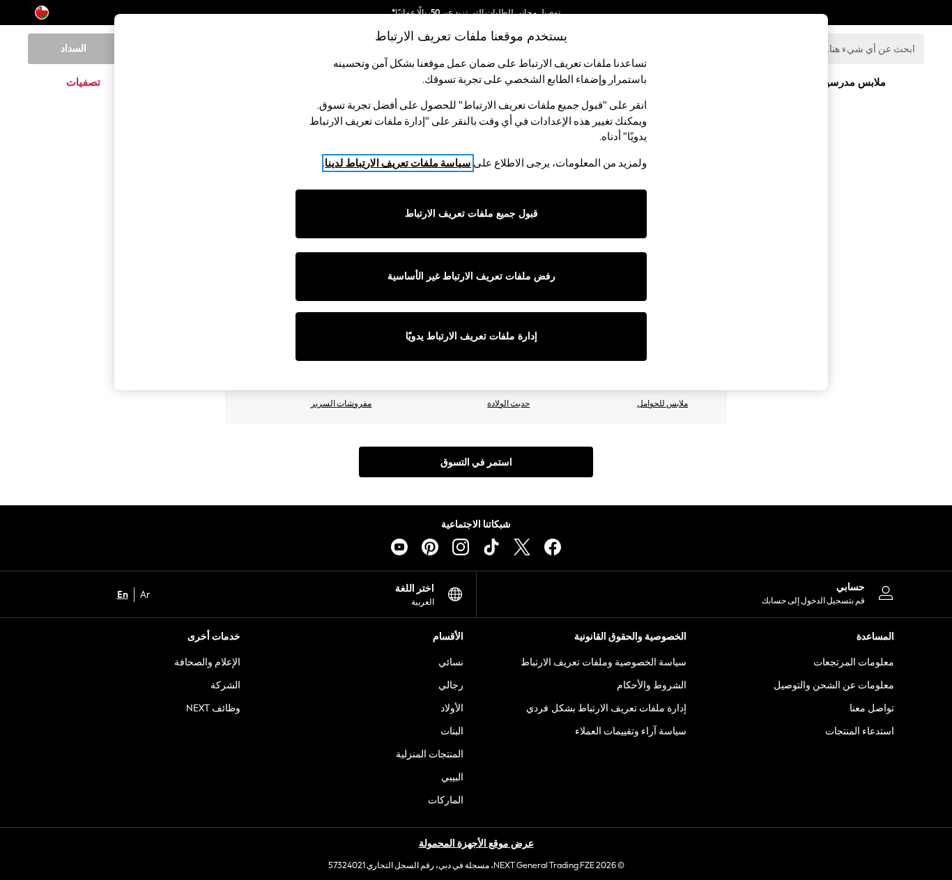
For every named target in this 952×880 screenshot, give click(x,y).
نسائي (450, 662)
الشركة (225, 685)
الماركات (445, 800)
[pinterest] (430, 547)
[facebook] (552, 547)
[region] (471, 202)
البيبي (452, 777)
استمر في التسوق (476, 462)
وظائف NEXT (213, 708)
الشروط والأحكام (651, 685)
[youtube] (399, 547)
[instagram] (460, 547)
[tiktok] (491, 547)
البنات (451, 731)
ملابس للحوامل (662, 403)
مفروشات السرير (341, 403)
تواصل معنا (872, 708)
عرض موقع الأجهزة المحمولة (476, 843)
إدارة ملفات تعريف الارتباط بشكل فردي (606, 708)
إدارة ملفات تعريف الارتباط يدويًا (471, 336)
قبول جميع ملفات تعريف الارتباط (471, 213)
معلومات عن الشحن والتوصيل (834, 685)
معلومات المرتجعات (853, 662)
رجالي (450, 685)
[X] (522, 547)
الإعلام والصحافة (207, 662)
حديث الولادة (508, 403)
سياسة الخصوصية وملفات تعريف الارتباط (603, 662)
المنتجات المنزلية (429, 754)
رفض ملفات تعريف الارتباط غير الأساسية (471, 276)
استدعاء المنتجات (859, 731)
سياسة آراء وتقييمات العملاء (630, 731)
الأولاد (451, 708)
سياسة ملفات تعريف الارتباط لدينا (398, 163)
